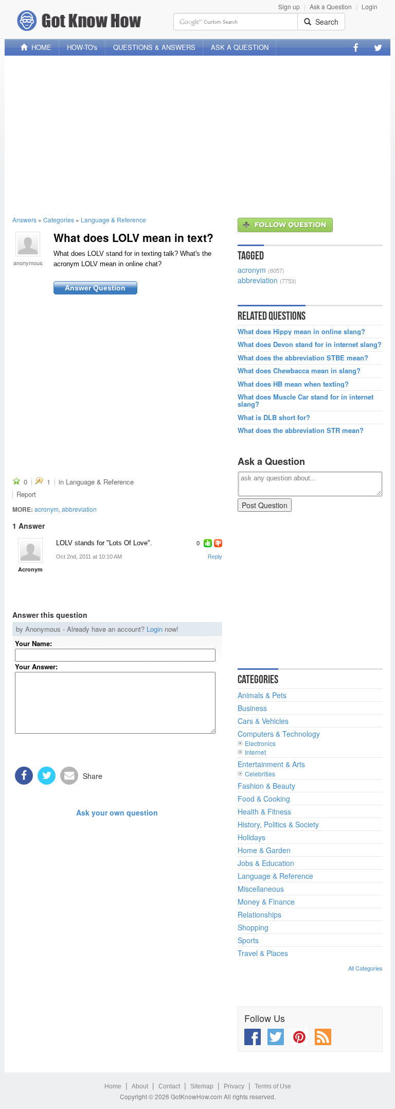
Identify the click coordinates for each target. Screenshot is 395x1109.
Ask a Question (331, 6)
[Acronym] (30, 550)
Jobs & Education (266, 863)
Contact (169, 1086)
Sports (248, 940)
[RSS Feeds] (323, 1037)
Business (252, 708)
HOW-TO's (82, 47)
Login (370, 6)
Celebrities (260, 773)
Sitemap (201, 1086)
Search (324, 21)
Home (112, 1086)
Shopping (253, 927)
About (140, 1086)
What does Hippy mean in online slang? (301, 331)
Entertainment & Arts (271, 764)
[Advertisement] (197, 135)
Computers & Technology (279, 734)
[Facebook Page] (356, 47)
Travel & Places (263, 953)
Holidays (251, 837)
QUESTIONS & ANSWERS (154, 47)
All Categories (365, 968)
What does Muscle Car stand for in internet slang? (305, 400)
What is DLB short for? (274, 417)
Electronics (260, 743)
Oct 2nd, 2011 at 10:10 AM (89, 556)
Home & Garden (264, 850)
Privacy (234, 1086)
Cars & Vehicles (263, 721)
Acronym (30, 569)
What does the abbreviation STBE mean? (303, 357)
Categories (58, 219)
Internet (255, 752)
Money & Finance (266, 901)
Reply (215, 556)
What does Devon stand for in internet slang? (310, 344)
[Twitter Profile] (378, 47)
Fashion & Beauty (266, 786)
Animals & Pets (262, 695)
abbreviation (79, 509)
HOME (39, 47)
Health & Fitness (264, 811)
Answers (24, 219)
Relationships (259, 914)
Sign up (289, 6)
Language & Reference (113, 219)
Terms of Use (273, 1086)
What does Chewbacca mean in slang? (299, 370)
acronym (46, 509)
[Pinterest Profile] (299, 1037)
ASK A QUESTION (239, 47)
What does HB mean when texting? (293, 384)
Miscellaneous (261, 888)
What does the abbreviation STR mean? (301, 430)
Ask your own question (117, 812)
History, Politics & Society (278, 824)
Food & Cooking (264, 798)
